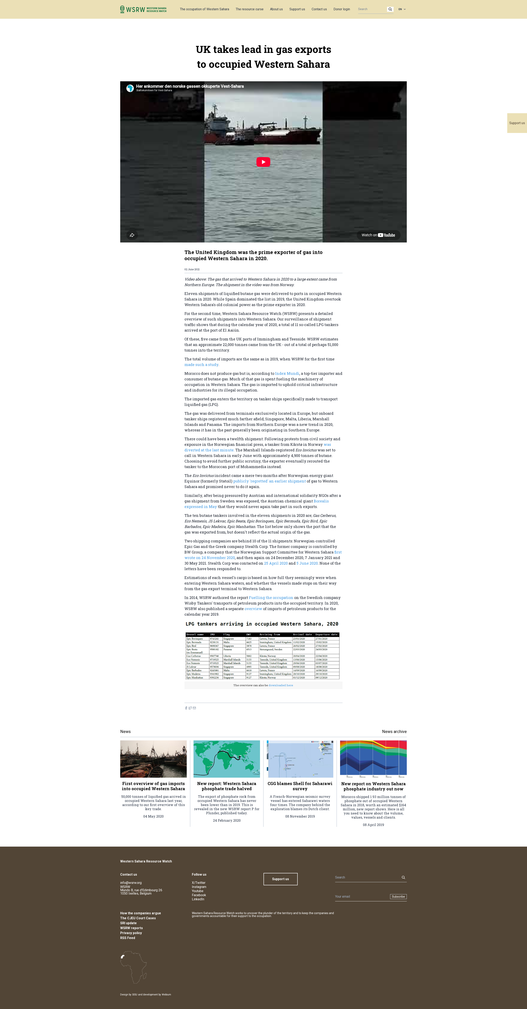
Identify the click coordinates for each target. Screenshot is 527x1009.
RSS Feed (127, 938)
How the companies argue (140, 913)
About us (276, 9)
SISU (134, 994)
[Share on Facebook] (186, 708)
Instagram (199, 887)
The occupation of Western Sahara (204, 9)
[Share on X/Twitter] (190, 708)
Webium (166, 994)
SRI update (128, 923)
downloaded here (280, 685)
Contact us (319, 9)
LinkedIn (198, 899)
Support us (517, 123)
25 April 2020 (276, 563)
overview (254, 608)
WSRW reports (131, 928)
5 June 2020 (307, 563)
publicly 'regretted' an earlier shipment (269, 481)
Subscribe (398, 896)
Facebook (199, 895)
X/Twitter (198, 883)
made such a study (201, 364)
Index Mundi (287, 373)
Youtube (197, 891)
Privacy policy (131, 933)
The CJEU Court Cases (138, 918)
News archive (394, 731)
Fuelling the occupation (271, 597)
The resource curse (250, 9)
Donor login (341, 9)
